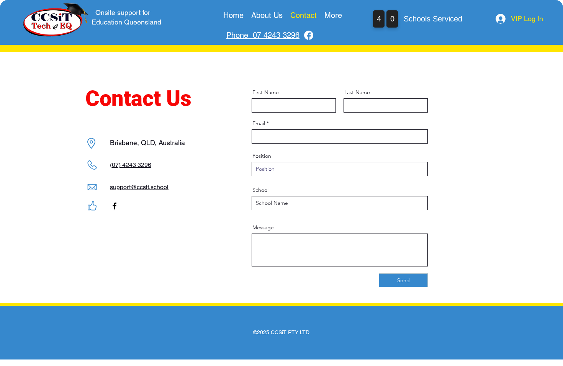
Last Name (357, 92)
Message (263, 227)
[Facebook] (308, 35)
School (260, 190)
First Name (265, 92)
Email (258, 123)
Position (261, 155)
